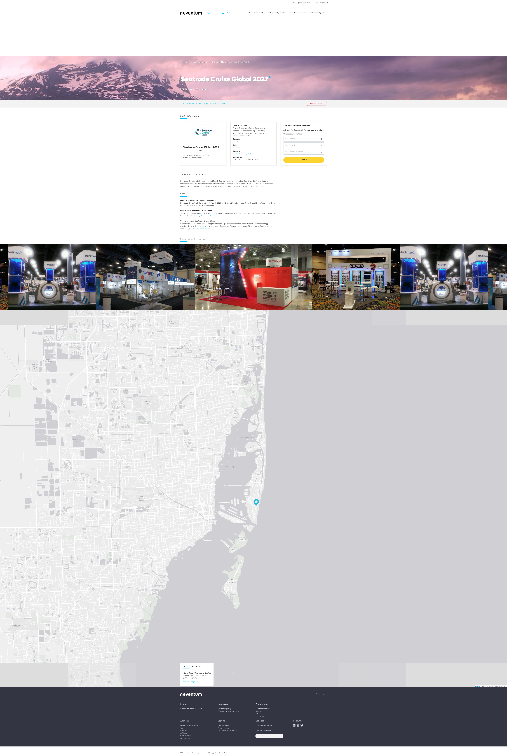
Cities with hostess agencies (229, 711)
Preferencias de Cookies (269, 736)
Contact (183, 730)
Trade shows (261, 704)
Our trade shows (262, 709)
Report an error (316, 103)
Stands (183, 704)
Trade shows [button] (216, 12)
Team (182, 728)
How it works (185, 736)
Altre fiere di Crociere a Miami (213, 216)
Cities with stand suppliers (191, 709)
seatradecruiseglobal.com (244, 154)
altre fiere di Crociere (204, 229)
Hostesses (223, 704)
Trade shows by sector (297, 13)
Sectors (258, 711)
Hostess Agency (224, 709)
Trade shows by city (256, 13)
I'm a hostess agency (226, 728)
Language (320, 694)
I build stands (223, 725)
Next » (304, 160)
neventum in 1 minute (189, 725)
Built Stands (220, 103)
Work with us (185, 738)
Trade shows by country (276, 13)
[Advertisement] (253, 36)
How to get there (206, 103)
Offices (183, 733)
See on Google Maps (191, 682)
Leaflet (477, 686)
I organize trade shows (227, 730)
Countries (259, 716)
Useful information (189, 103)
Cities (257, 714)
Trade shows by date (317, 13)
